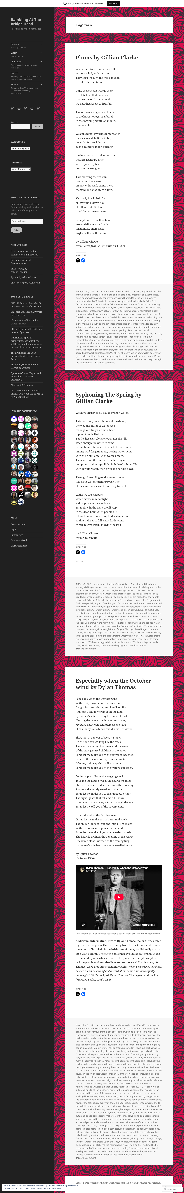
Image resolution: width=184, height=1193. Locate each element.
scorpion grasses (84, 619)
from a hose (141, 606)
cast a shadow (104, 1038)
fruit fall (148, 307)
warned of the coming (93, 1148)
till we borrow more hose (147, 632)
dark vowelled (137, 1047)
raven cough (98, 1099)
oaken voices (110, 1086)
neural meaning (94, 1083)
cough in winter (83, 1047)
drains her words (114, 1051)
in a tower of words (145, 1070)
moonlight (145, 613)
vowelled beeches (138, 1141)
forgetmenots (127, 606)
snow (98, 339)
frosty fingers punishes (138, 1060)
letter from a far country (145, 323)
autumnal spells (151, 1028)
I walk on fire (116, 1070)
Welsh (18, 54)
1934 (138, 1025)
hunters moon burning (145, 317)
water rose (137, 638)
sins (133, 1109)
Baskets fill (95, 294)
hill (137, 609)
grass (92, 310)
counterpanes (110, 297)
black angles (113, 294)
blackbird (125, 294)
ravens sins (119, 1099)
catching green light (86, 593)
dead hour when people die (90, 596)
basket (85, 294)
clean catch (96, 297)
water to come (151, 638)
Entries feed (17, 534)
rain (150, 333)
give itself (80, 609)
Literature (24, 64)
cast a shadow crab (122, 1038)
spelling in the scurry (86, 1125)
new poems (113, 616)
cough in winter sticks (103, 1047)
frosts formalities (128, 307)
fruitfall (156, 307)
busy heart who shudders (104, 1034)
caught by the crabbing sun (99, 1041)
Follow (16, 230)
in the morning (152, 320)
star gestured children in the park (127, 1128)
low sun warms (124, 327)
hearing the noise (106, 1064)
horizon (97, 1070)
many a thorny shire (149, 1077)
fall (84, 600)
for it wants (96, 606)
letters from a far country (89, 327)
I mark (105, 1070)
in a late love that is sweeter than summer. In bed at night (114, 320)
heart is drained (152, 1067)
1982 (138, 291)
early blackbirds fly (135, 301)
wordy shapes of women (115, 1154)
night (114, 330)
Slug (92, 339)
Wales (121, 291)
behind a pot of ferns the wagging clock (118, 1031)
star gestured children (97, 1128)
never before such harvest (97, 330)
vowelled (123, 1141)
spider (136, 339)
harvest (113, 314)
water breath (154, 635)
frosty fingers (118, 1060)
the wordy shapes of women (115, 1138)
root (128, 1099)
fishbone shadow (100, 304)
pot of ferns (125, 1096)
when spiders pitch (92, 356)
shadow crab (146, 1102)
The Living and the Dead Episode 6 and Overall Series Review (25, 356)
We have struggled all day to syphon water (109, 642)
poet (137, 333)
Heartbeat (90, 317)
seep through (120, 336)
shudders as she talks (106, 1106)
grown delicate (104, 310)
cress (114, 593)
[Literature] (27, 110)
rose (94, 336)
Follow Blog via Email (25, 197)
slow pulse (109, 619)
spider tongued (145, 1125)
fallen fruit (151, 301)
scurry (96, 1102)
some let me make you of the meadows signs (116, 1115)
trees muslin (120, 349)
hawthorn (123, 314)
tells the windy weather (146, 1131)
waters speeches (142, 1148)
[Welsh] (20, 110)
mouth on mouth (152, 327)
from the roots (134, 1057)
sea (126, 1102)
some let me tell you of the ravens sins (110, 1122)
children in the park (136, 1044)
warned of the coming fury (119, 1148)
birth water (87, 590)
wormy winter (136, 1154)
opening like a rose (127, 330)
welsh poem (124, 352)
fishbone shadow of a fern (123, 304)
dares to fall (133, 593)
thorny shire (137, 1138)
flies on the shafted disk (114, 1057)
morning (137, 327)
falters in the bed (104, 600)
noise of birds (132, 1083)
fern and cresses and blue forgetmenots (140, 600)
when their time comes (141, 356)
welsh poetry (149, 352)
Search (14, 122)
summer (123, 343)
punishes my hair (140, 1096)
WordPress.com (19, 545)
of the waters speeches (110, 1093)
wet (97, 645)
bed (104, 294)
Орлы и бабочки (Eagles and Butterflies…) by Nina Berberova (26, 376)
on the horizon (131, 1093)
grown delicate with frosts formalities (132, 310)
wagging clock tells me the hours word (102, 1144)
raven (88, 1099)
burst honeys (82, 297)
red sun (157, 333)
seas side (133, 1102)
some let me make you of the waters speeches (129, 1119)
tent (100, 346)
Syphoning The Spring (132, 626)
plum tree (102, 333)
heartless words (84, 1070)
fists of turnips (93, 1057)
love (105, 327)
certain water (103, 593)
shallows (98, 619)
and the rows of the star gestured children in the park (103, 1028)
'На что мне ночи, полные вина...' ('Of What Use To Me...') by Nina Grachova (27, 393)
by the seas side (126, 1034)
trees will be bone (137, 349)
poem (131, 333)
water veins (81, 642)
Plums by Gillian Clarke (107, 57)
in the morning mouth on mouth (92, 323)
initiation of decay (92, 1073)
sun (130, 343)
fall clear (91, 600)
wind (130, 359)
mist (136, 613)
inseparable (116, 323)
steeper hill (90, 626)
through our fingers (94, 632)
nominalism (146, 1083)
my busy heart (121, 1080)
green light (129, 609)
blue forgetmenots (125, 590)
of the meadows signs (104, 1089)
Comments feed (19, 540)
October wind (149, 1086)
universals (98, 1141)
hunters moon (125, 317)
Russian (18, 46)
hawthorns (135, 314)
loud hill (149, 1073)
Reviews (24, 89)
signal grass (124, 1106)
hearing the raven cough (88, 1067)
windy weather (136, 1151)
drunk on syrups (116, 301)
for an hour (123, 603)
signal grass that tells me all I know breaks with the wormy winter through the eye (118, 1108)
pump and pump (149, 616)
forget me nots (111, 606)
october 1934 (134, 1086)
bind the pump (130, 587)
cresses (122, 593)
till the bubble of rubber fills (119, 632)
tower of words (83, 1141)
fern (78, 304)
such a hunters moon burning (103, 343)
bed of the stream (113, 587)
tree (111, 349)
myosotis (101, 616)
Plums (124, 333)
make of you (95, 1077)
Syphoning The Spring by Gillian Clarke (108, 397)
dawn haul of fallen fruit (94, 301)
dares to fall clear (148, 593)
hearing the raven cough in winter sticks (122, 1067)
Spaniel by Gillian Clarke (23, 277)
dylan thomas (131, 1051)
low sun (112, 327)
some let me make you (121, 1112)
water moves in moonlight (103, 638)
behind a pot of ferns (86, 1031)
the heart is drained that (124, 1135)
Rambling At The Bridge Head (26, 21)
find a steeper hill (84, 603)
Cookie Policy (56, 1188)
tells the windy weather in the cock (93, 1135)
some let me (142, 1109)
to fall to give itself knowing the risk (94, 635)
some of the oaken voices (144, 1122)
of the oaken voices (126, 1089)
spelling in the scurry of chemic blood (117, 1125)
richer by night (83, 336)
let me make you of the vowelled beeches (123, 1073)
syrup (78, 346)
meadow (80, 1080)
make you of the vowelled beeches (120, 1077)
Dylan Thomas (126, 941)
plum (93, 333)
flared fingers (110, 603)
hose (155, 609)
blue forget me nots (104, 590)
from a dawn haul (85, 307)
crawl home (124, 297)
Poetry (26, 76)
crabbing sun (122, 1047)
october (122, 1086)
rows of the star (84, 1102)
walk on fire (136, 1144)
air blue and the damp (144, 583)
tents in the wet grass (114, 346)
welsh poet (136, 352)
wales (150, 349)
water (143, 635)
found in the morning (149, 304)
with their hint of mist (135, 645)
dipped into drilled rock (117, 596)
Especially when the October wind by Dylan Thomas (113, 684)
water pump (124, 638)
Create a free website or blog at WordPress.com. (100, 1182)
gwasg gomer (102, 314)
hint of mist (146, 609)
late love (127, 323)
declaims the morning (93, 1051)
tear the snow (90, 346)
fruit (140, 307)
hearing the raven (152, 1064)
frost (115, 307)
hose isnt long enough (87, 613)
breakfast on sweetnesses (144, 294)
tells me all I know (100, 1131)
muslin (79, 330)
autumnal (137, 1028)
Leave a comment (106, 362)
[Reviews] (40, 110)
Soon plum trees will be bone (117, 339)
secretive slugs (104, 336)
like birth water (125, 613)
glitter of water (93, 609)
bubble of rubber (144, 590)
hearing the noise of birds (129, 1064)
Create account (18, 524)
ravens (109, 1099)
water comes (82, 638)
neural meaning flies (113, 1083)
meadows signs (104, 1080)
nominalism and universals (89, 1086)
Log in (14, 529)
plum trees (113, 333)
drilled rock (135, 596)
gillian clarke (82, 310)
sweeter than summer (144, 343)
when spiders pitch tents (115, 356)
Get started (113, 3)
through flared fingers (112, 629)
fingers (98, 603)
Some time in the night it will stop (102, 622)
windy (125, 1151)
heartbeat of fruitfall (106, 317)
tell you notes (82, 1131)
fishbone (85, 304)
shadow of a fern (137, 336)
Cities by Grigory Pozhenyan (25, 282)
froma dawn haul (103, 307)
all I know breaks (150, 1025)
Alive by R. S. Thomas (22, 385)
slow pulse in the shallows (129, 619)
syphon (101, 626)
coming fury (153, 1044)
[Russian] (14, 110)
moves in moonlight (86, 616)
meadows (91, 1080)
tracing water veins (123, 635)
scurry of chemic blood (112, 1102)
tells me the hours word (122, 1131)
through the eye (153, 1138)
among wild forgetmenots (89, 587)
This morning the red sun (95, 349)
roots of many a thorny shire (146, 1099)
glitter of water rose (113, 609)
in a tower (129, 1070)
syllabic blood (152, 1128)
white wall (122, 359)
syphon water (113, 626)
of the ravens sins (146, 1089)
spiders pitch (146, 339)
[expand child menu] (41, 44)
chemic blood (118, 1044)
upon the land (111, 1141)
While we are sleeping (111, 645)
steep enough (127, 622)
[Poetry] (33, 110)
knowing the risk (108, 613)
